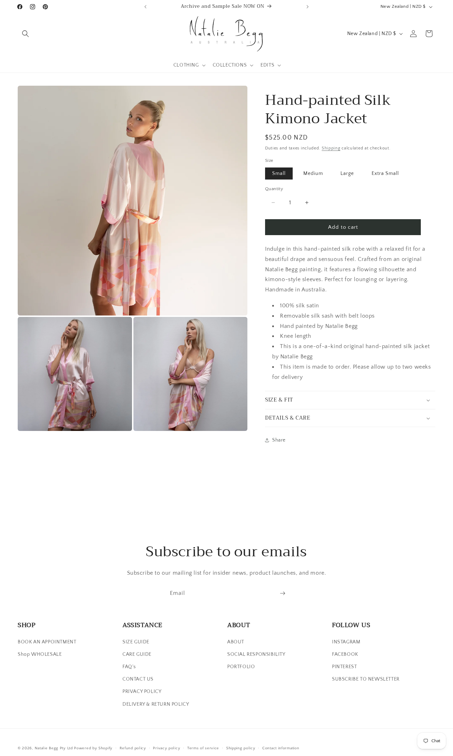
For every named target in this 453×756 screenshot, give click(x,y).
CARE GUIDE (136, 654)
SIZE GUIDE (135, 642)
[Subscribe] (282, 593)
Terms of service (203, 748)
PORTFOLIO (241, 667)
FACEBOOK (345, 654)
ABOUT (235, 642)
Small (279, 173)
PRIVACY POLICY (141, 691)
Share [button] (279, 440)
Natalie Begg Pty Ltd (54, 748)
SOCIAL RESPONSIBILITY (256, 654)
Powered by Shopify (93, 748)
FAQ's (129, 667)
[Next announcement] (307, 6)
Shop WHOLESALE (40, 654)
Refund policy (133, 748)
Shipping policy (241, 748)
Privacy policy (166, 748)
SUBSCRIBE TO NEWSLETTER (366, 679)
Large (347, 173)
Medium (313, 173)
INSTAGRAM (346, 642)
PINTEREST (344, 667)
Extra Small (385, 173)
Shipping (331, 148)
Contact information (280, 748)
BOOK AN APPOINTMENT (47, 642)
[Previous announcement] (145, 6)
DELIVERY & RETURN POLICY (155, 704)
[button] (25, 33)
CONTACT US (138, 679)
